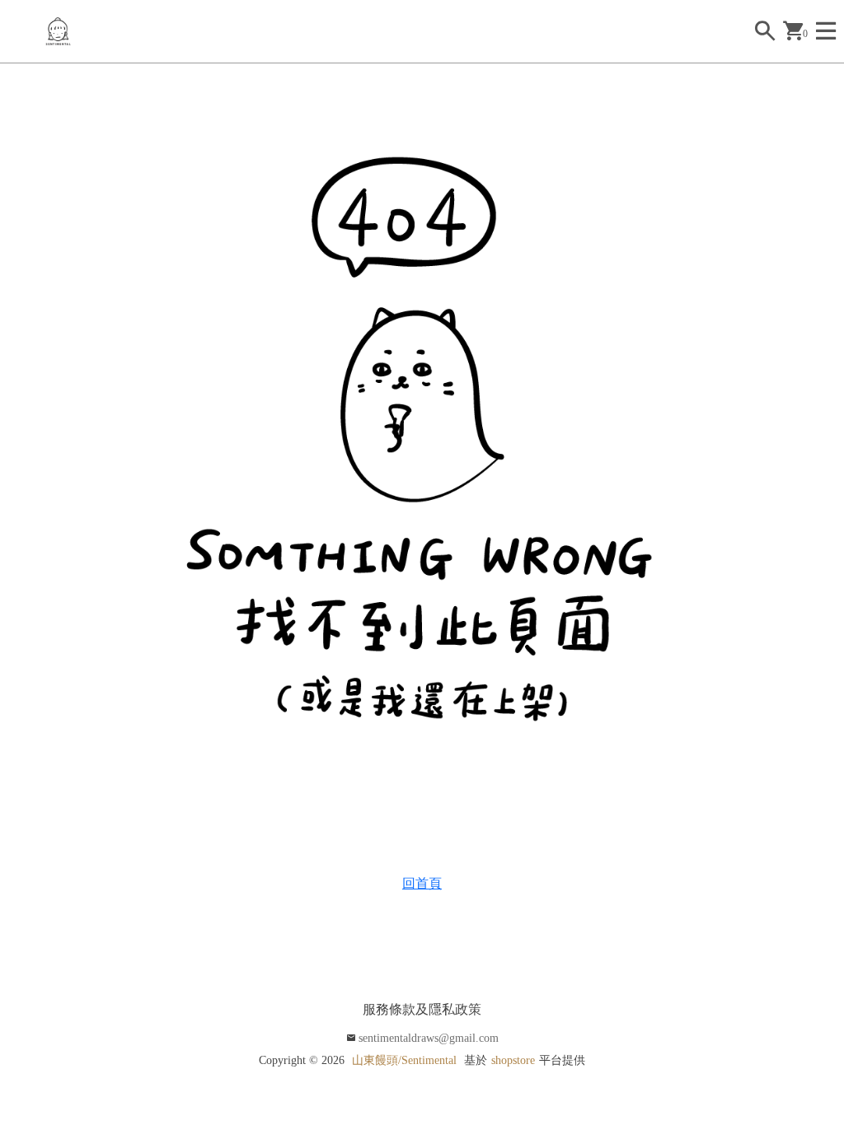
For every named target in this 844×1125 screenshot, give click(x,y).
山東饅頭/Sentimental (404, 1060)
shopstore (513, 1060)
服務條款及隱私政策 (422, 1009)
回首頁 (422, 883)
